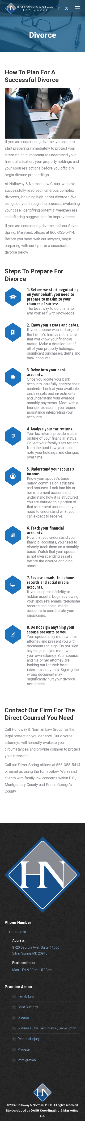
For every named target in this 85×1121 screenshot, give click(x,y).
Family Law (26, 996)
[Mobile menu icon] (77, 8)
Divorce (23, 1017)
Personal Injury (29, 1039)
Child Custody (28, 1007)
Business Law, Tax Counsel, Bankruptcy (47, 1028)
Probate (24, 1049)
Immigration (27, 1060)
